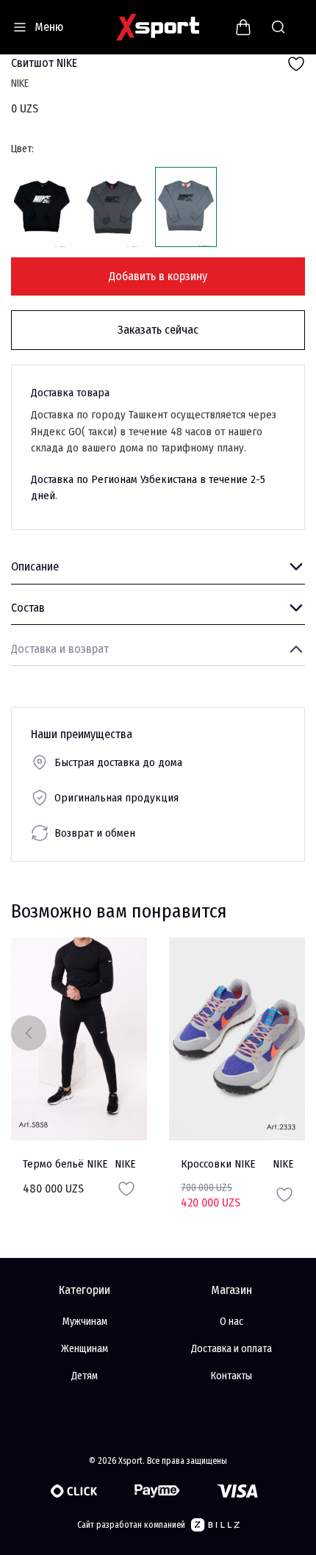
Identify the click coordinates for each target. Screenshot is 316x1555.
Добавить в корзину (158, 276)
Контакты (231, 1376)
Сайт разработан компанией (131, 1525)
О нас (231, 1321)
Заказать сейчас (158, 330)
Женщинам (84, 1349)
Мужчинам (84, 1321)
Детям (84, 1376)
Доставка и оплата (231, 1349)
